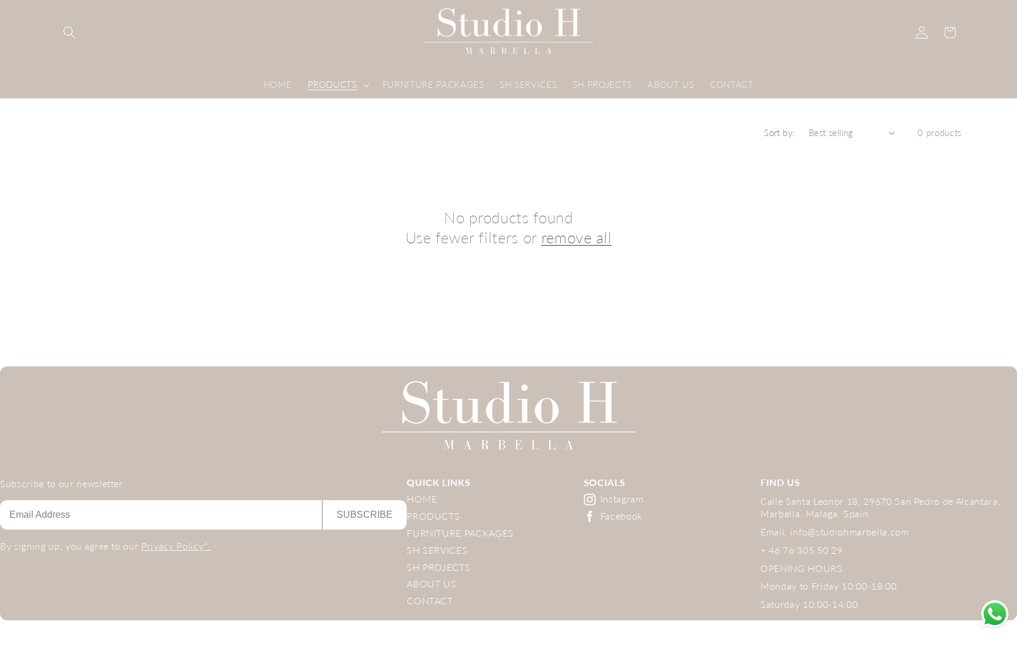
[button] (69, 32)
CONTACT (430, 600)
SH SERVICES (437, 550)
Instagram (622, 498)
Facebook (621, 515)
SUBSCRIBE (365, 515)
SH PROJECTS (438, 567)
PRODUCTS (433, 515)
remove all (576, 237)
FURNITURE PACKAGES (460, 532)
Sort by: (780, 132)
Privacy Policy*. (176, 545)
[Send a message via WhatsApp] (995, 614)
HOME (422, 498)
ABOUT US (431, 583)
